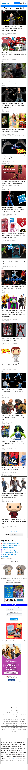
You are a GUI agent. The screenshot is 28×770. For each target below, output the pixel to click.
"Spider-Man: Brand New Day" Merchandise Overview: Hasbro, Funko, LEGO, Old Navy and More (13, 54)
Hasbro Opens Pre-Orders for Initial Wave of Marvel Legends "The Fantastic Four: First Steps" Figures (12, 391)
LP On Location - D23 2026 (9, 554)
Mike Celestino (6, 242)
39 (14, 532)
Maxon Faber (6, 85)
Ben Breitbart (17, 137)
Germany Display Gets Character (11, 545)
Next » (18, 532)
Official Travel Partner (11, 684)
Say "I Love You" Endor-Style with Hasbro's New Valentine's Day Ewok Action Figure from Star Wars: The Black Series (13, 235)
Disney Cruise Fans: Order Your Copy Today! (14, 641)
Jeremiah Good (9, 475)
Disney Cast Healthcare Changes (11, 542)
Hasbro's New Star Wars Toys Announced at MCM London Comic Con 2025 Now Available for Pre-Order (13, 261)
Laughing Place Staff (7, 135)
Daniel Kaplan (6, 344)
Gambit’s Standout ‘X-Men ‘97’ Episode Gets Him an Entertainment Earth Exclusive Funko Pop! (13, 364)
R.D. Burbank (6, 397)
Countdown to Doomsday (9, 551)
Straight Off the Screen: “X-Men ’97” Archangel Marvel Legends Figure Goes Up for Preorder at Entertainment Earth (13, 157)
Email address (14, 612)
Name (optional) (14, 607)
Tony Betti (21, 135)
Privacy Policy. (14, 758)
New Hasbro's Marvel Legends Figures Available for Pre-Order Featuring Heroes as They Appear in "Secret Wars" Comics (12, 209)
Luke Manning (16, 135)
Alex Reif (11, 501)
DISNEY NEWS (4, 556)
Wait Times (14, 6)
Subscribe (17, 3)
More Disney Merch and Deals (14, 582)
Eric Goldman (6, 34)
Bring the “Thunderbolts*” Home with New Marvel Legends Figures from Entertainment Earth (12, 417)
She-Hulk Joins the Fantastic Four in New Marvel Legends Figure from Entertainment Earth (12, 443)
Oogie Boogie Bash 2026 (9, 549)
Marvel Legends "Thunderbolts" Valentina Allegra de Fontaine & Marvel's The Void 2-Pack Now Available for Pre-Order (13, 28)
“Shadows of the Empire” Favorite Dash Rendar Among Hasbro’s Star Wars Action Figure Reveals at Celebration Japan (13, 495)
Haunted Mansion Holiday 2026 (11, 543)
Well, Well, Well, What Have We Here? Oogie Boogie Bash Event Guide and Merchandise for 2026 (14, 729)
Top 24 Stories (21, 6)
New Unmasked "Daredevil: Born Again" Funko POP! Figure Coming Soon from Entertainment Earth (13, 521)
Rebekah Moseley (10, 137)
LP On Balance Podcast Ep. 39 (10, 552)
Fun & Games (7, 6)
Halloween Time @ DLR (8, 547)
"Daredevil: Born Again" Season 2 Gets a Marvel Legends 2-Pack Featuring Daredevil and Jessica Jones (12, 105)
